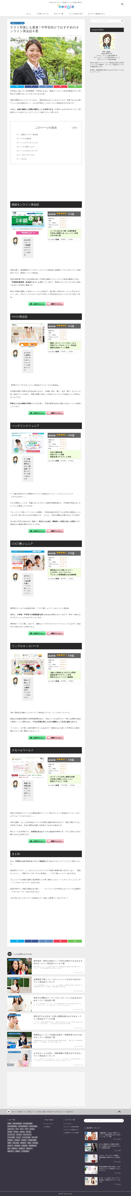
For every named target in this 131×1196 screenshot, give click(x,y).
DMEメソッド (11, 1129)
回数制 (9, 1142)
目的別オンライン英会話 (17, 23)
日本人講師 (35, 1142)
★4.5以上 (28, 1131)
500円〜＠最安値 (33, 1126)
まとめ (23, 159)
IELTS (17, 1129)
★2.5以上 (32, 1129)
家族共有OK (23, 1142)
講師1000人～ (11, 1151)
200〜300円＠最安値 (28, 1123)
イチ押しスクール (42, 14)
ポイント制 (34, 1137)
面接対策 (17, 1151)
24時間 (9, 1123)
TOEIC (26, 1129)
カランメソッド (11, 1134)
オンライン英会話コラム (96, 14)
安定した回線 (16, 1142)
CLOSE (74, 127)
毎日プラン (10, 1145)
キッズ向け (19, 1134)
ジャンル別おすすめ (76, 14)
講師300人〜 (21, 1148)
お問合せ (47, 1126)
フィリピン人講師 (26, 1137)
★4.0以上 (22, 1131)
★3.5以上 (16, 1131)
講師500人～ (29, 1148)
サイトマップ (49, 1123)
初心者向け (24, 1140)
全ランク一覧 (58, 14)
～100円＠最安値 (25, 1151)
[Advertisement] (46, 182)
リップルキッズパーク (29, 151)
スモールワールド (28, 155)
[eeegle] (65, 9)
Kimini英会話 (26, 138)
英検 (9, 1148)
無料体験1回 (17, 1145)
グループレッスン (27, 1134)
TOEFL (21, 1129)
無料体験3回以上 (32, 1145)
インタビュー (69, 1123)
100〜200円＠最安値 (17, 1123)
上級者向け (10, 1140)
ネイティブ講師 (11, 1137)
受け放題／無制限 (32, 1140)
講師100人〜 (14, 1148)
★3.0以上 (10, 1131)
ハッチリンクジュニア (29, 143)
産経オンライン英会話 (29, 134)
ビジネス (18, 1137)
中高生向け (17, 1140)
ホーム (28, 14)
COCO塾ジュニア (28, 147)
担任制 (29, 1142)
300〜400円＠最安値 (12, 1126)
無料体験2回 (24, 1145)
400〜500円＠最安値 (23, 1126)
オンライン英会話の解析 (72, 1126)
